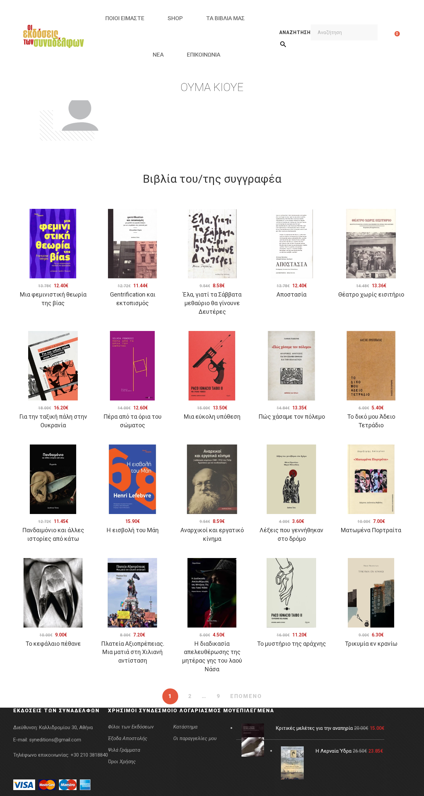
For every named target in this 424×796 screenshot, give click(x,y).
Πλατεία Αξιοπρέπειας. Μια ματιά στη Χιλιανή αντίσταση (132, 652)
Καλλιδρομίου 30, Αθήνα (66, 727)
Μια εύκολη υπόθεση (212, 416)
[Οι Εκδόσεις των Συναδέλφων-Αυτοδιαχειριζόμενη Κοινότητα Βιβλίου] (53, 36)
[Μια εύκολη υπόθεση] (212, 365)
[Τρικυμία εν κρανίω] (371, 593)
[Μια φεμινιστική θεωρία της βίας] (53, 243)
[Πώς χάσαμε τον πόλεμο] (291, 365)
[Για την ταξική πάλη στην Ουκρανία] (53, 365)
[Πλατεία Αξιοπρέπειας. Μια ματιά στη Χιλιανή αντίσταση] (132, 593)
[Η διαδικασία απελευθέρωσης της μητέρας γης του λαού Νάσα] (212, 593)
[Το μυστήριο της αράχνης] (291, 593)
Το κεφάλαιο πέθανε (53, 643)
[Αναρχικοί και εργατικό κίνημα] (212, 479)
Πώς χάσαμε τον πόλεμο (291, 416)
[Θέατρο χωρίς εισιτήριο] (371, 243)
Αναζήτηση (295, 32)
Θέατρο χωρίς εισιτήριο (371, 294)
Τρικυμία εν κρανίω (371, 643)
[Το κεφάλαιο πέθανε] (53, 593)
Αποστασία (291, 294)
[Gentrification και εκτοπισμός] (132, 243)
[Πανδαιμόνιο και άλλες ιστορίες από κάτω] (53, 479)
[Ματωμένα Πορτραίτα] (371, 479)
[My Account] (387, 36)
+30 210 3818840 (89, 755)
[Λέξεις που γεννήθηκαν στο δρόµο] (291, 479)
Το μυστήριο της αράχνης (291, 643)
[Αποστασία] (291, 243)
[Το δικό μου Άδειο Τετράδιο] (371, 365)
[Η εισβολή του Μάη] (132, 479)
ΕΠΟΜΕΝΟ (246, 696)
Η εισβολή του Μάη (133, 530)
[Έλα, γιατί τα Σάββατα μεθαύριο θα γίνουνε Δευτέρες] (212, 243)
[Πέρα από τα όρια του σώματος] (132, 365)
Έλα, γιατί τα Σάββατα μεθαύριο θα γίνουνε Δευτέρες (212, 303)
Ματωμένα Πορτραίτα (371, 530)
